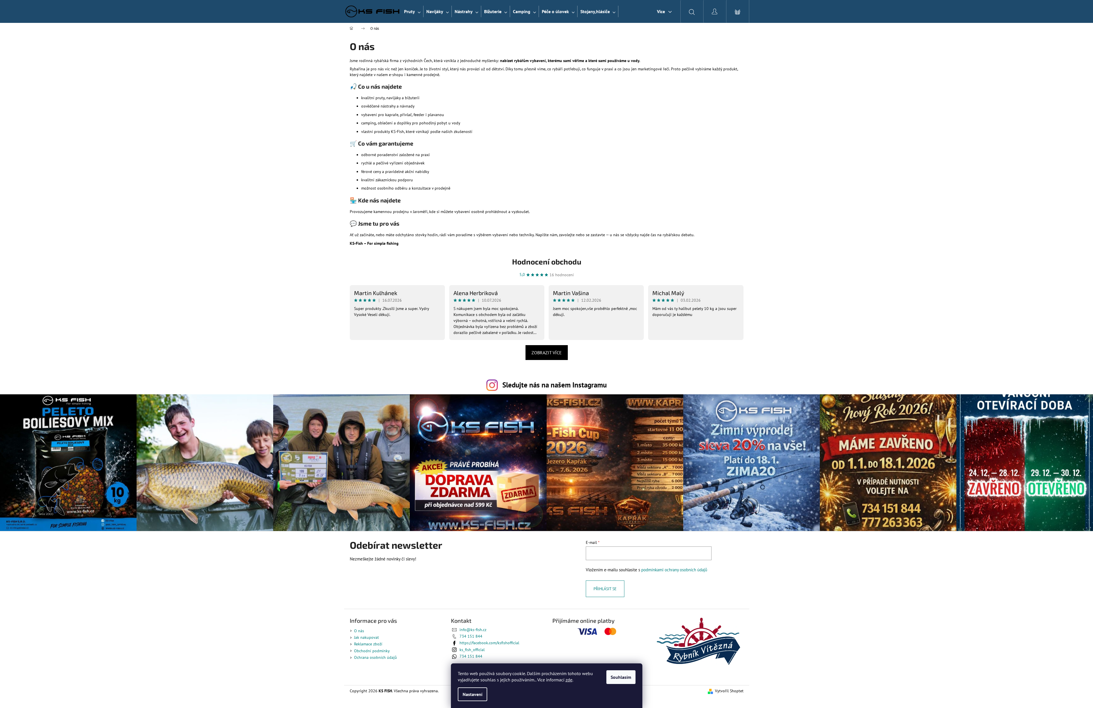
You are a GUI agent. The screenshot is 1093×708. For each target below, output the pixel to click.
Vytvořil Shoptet (729, 690)
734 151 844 (470, 636)
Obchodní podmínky (372, 650)
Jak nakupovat (366, 637)
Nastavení (472, 694)
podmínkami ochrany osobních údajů (674, 569)
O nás (359, 630)
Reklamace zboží (368, 644)
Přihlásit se (605, 588)
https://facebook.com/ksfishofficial (489, 642)
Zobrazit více (546, 352)
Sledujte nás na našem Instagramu (554, 384)
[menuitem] (412, 11)
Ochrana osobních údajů (375, 657)
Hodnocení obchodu (546, 261)
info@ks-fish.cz (472, 629)
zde (569, 680)
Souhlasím (621, 677)
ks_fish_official (472, 649)
